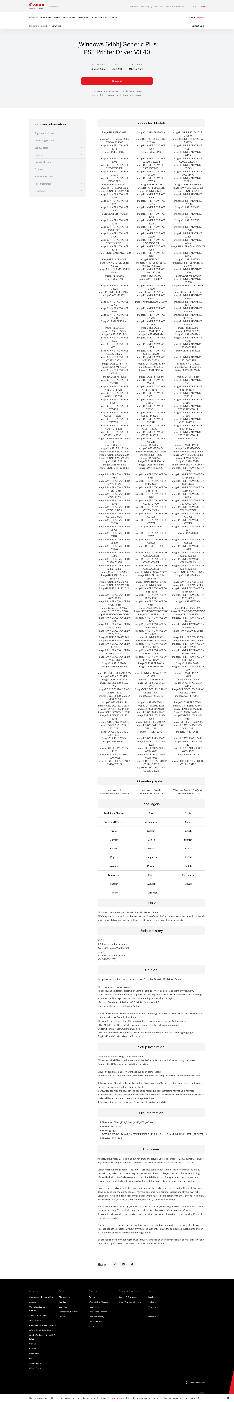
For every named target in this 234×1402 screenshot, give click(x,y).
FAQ (31, 1358)
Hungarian (151, 857)
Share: (102, 1264)
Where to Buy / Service (98, 1302)
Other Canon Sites (197, 1382)
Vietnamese (151, 821)
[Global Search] (194, 6)
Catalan (151, 830)
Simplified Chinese (114, 821)
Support (201, 17)
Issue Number (136, 63)
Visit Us (32, 1344)
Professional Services (98, 1312)
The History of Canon (38, 1315)
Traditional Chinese (114, 813)
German (114, 839)
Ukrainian (152, 892)
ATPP (91, 1326)
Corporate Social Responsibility (42, 1325)
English (188, 813)
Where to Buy (69, 17)
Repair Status (94, 1307)
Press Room (83, 17)
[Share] (115, 1264)
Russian (114, 883)
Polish (151, 874)
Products (33, 17)
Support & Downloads (128, 1297)
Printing (62, 1302)
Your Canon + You (100, 17)
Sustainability (35, 1320)
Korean (151, 866)
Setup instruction (44, 176)
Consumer (134, 6)
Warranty (190, 17)
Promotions (45, 17)
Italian (188, 857)
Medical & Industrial (175, 6)
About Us (33, 1302)
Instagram (152, 1302)
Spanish (188, 839)
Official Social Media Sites (40, 1330)
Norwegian (114, 874)
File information (43, 183)
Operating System (44, 140)
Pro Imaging (147, 6)
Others (62, 1316)
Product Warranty (96, 1316)
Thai (151, 813)
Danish (151, 839)
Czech (188, 830)
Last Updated (98, 63)
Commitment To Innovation (41, 1297)
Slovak (188, 883)
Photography (64, 1297)
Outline (39, 154)
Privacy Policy (35, 1368)
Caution (39, 169)
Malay (188, 821)
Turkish (114, 892)
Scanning (63, 1307)
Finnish (151, 848)
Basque (114, 848)
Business (159, 6)
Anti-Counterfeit (96, 1321)
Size (117, 63)
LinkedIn (152, 1316)
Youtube (152, 1307)
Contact (114, 17)
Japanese (114, 866)
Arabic (114, 830)
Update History (43, 162)
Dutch (188, 866)
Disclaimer (40, 190)
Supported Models (44, 133)
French (188, 848)
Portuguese (188, 874)
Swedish (151, 883)
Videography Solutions (68, 1312)
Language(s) (41, 147)
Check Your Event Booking (130, 1302)
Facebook (152, 1297)
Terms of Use (35, 1363)
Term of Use (96, 1397)
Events (57, 17)
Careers (32, 1348)
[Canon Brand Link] (36, 6)
